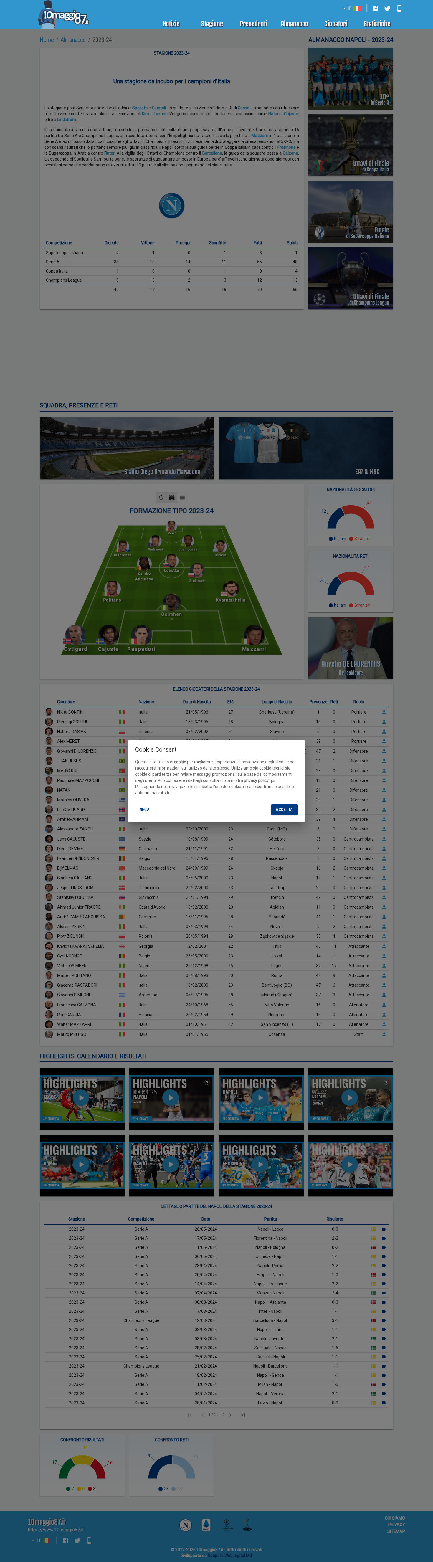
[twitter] (387, 8)
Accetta (284, 809)
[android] (399, 8)
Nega (145, 809)
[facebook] (375, 8)
